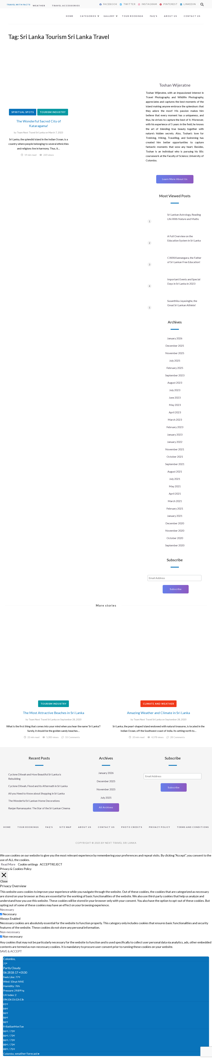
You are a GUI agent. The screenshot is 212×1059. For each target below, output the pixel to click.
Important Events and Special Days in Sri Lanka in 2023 (183, 281)
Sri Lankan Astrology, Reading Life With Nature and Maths (184, 216)
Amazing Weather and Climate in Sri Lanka (158, 713)
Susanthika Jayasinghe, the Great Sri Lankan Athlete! (182, 303)
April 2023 (175, 412)
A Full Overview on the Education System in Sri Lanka (184, 238)
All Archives (106, 807)
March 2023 (175, 419)
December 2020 (174, 523)
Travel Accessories (66, 5)
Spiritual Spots (22, 112)
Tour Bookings (132, 16)
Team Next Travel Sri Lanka (31, 132)
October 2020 (175, 538)
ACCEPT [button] (45, 864)
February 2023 (174, 427)
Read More (8, 864)
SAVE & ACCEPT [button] (11, 951)
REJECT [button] (56, 864)
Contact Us (192, 16)
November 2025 (174, 353)
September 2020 (174, 545)
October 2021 (175, 456)
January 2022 (174, 441)
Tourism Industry (53, 112)
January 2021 (174, 515)
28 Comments (177, 737)
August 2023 (174, 382)
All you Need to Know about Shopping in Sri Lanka (36, 793)
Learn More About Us (174, 179)
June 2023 (175, 397)
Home (69, 16)
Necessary (10, 914)
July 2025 (174, 360)
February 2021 (174, 508)
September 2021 (174, 464)
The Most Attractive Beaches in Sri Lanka (53, 713)
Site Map (65, 827)
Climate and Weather (158, 703)
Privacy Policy (159, 827)
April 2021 (175, 493)
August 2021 (174, 471)
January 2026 (174, 338)
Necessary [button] (7, 909)
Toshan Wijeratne (174, 85)
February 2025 (174, 367)
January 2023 (174, 434)
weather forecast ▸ (21, 1053)
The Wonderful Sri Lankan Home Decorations (34, 800)
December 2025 (174, 345)
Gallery (109, 16)
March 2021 (175, 501)
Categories (88, 16)
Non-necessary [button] (10, 932)
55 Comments (72, 737)
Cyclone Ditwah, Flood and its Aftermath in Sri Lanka (38, 785)
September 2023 (174, 375)
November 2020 (174, 530)
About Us (170, 16)
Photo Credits (131, 827)
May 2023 (175, 404)
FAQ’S (153, 16)
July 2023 (174, 390)
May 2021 (175, 486)
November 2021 (174, 449)
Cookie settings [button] (28, 864)
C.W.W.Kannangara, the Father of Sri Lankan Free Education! (184, 260)
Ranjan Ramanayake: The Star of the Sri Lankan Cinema (39, 808)
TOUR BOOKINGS (28, 827)
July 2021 (174, 478)
